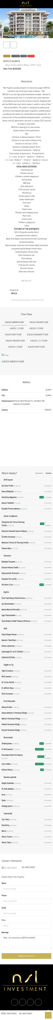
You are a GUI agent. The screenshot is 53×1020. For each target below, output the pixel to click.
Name (4, 883)
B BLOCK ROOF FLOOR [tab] (36, 347)
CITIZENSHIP (15, 56)
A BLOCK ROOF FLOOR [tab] (13, 334)
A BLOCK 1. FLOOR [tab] (17, 328)
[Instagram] (22, 1002)
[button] (26, 23)
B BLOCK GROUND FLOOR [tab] (15, 340)
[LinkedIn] (30, 1002)
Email (4, 907)
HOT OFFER (31, 56)
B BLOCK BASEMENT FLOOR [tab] (37, 334)
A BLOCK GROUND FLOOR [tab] (38, 322)
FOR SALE (23, 56)
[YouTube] (38, 1002)
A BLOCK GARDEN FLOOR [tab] (14, 322)
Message (5, 932)
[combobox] (26, 926)
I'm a (3, 920)
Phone (4, 895)
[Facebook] (14, 1002)
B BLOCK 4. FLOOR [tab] (15, 347)
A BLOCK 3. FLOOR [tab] (36, 328)
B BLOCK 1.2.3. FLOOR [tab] (38, 340)
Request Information (26, 956)
